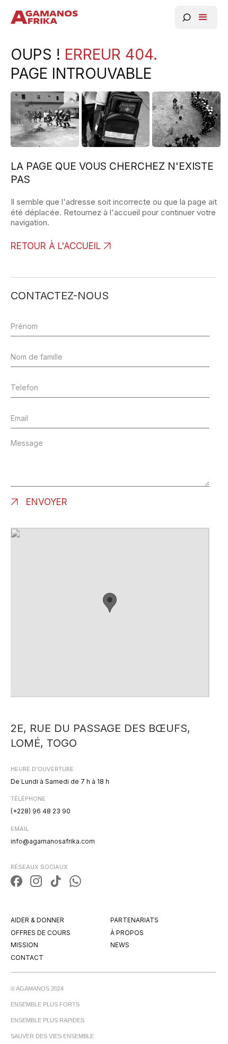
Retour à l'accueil (56, 246)
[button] (203, 17)
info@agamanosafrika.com (53, 841)
